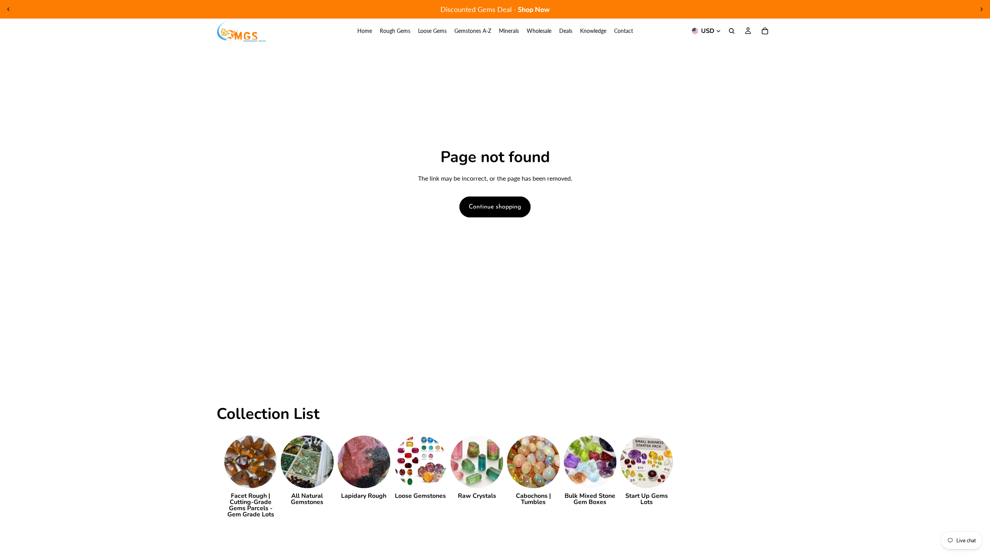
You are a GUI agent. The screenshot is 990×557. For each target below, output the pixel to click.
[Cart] (764, 30)
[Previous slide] (8, 9)
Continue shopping (495, 207)
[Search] (731, 30)
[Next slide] (981, 9)
